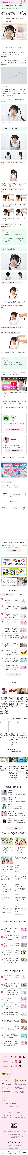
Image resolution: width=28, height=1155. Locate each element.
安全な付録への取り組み (20, 1117)
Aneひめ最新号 (18, 5)
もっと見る (14, 674)
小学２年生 (4, 487)
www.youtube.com (6, 396)
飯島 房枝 (8, 21)
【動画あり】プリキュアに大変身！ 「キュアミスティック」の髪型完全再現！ (10, 508)
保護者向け (16, 487)
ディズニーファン (6, 1101)
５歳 (10, 485)
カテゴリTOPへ (14, 501)
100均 (3, 482)
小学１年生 (19, 485)
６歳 (14, 485)
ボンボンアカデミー (6, 1098)
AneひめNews (9, 5)
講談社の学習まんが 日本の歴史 (9, 1103)
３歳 (3, 485)
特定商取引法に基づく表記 (8, 1117)
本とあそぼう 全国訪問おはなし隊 (10, 1106)
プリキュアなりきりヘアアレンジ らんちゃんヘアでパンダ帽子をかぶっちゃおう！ (17, 494)
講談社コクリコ (3, 770)
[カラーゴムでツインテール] (14, 112)
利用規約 (18, 1112)
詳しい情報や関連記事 (14, 429)
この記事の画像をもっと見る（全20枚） (14, 407)
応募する (14, 550)
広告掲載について (8, 1115)
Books (24, 8)
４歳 (7, 485)
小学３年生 (10, 487)
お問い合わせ (11, 1112)
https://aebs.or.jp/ (14, 1137)
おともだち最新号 (17, 8)
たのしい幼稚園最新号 (7, 8)
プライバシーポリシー (19, 1115)
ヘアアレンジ (8, 482)
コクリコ (12, 778)
